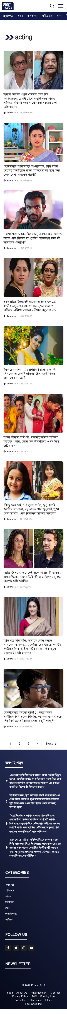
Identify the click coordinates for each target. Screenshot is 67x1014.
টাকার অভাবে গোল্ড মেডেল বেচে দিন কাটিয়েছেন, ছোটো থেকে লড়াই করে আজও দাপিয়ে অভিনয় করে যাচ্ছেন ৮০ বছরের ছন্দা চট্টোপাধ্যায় (30, 100)
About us (21, 992)
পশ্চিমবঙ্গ (47, 16)
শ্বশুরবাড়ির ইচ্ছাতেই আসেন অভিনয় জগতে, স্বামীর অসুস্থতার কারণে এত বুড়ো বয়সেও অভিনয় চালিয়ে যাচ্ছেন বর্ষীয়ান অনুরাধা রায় (30, 306)
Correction (20, 1000)
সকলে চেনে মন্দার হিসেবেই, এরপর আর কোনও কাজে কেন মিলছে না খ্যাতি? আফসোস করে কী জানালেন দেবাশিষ (33, 238)
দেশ (59, 16)
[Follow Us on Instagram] (24, 948)
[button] (52, 6)
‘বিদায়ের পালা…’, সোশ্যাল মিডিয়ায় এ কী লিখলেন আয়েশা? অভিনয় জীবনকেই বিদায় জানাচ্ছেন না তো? (30, 374)
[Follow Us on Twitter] (16, 948)
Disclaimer (36, 1000)
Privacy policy (20, 996)
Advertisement (39, 992)
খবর (20, 16)
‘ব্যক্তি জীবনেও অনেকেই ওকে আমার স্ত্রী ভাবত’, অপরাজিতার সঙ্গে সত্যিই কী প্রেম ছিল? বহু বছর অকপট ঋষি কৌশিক (33, 577)
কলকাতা (32, 16)
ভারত (8, 896)
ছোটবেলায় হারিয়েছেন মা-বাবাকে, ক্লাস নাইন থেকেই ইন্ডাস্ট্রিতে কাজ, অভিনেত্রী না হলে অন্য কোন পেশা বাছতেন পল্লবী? (32, 170)
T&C (34, 996)
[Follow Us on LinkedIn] (31, 948)
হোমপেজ (8, 16)
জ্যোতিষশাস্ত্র (11, 913)
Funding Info (47, 996)
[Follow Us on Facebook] (8, 948)
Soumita (11, 112)
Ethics (49, 1000)
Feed (10, 992)
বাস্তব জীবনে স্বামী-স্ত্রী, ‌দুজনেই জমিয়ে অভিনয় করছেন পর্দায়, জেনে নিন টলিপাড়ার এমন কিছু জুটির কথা (31, 441)
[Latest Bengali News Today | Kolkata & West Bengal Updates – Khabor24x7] (8, 6)
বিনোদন (9, 902)
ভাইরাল (9, 919)
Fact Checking (33, 1003)
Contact (55, 992)
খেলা (7, 908)
